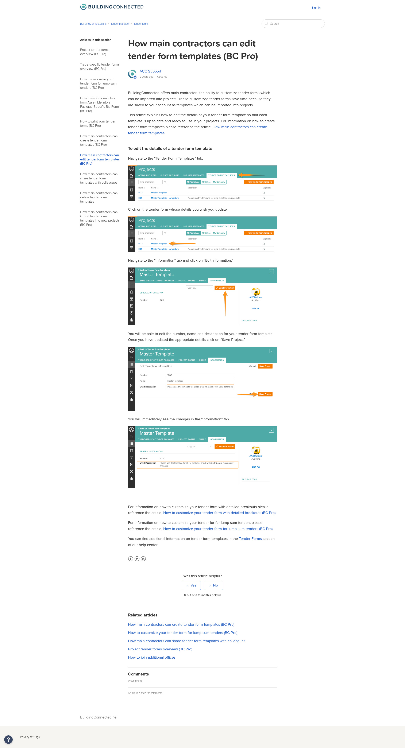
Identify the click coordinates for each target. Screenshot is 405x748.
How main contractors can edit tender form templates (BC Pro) (100, 159)
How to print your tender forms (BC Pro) (97, 123)
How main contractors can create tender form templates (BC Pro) (99, 140)
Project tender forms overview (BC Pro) (94, 52)
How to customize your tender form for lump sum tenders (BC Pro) (98, 83)
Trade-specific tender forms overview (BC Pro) (100, 66)
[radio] (191, 585)
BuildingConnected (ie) (93, 24)
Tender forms (141, 24)
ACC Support (150, 71)
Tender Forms (250, 538)
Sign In (316, 7)
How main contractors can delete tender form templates (99, 197)
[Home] (111, 9)
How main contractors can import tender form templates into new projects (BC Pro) (100, 218)
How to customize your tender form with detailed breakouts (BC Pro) (219, 512)
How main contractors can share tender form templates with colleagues (99, 178)
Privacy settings (30, 737)
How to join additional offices (152, 657)
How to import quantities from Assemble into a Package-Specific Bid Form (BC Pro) (99, 104)
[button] (8, 739)
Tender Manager (120, 24)
